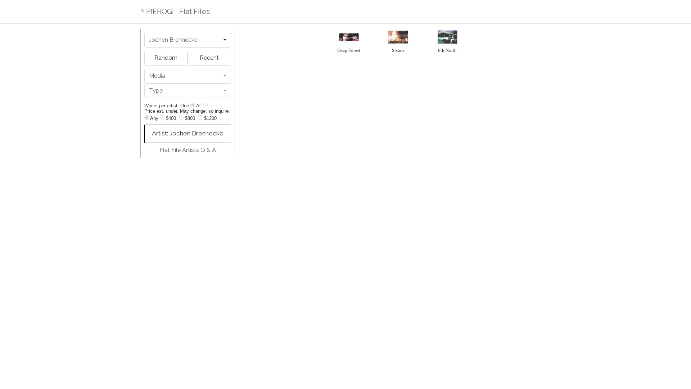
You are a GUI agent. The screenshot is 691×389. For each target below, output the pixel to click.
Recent (209, 57)
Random (165, 57)
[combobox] (187, 40)
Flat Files (194, 11)
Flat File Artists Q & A (187, 150)
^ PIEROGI (157, 11)
